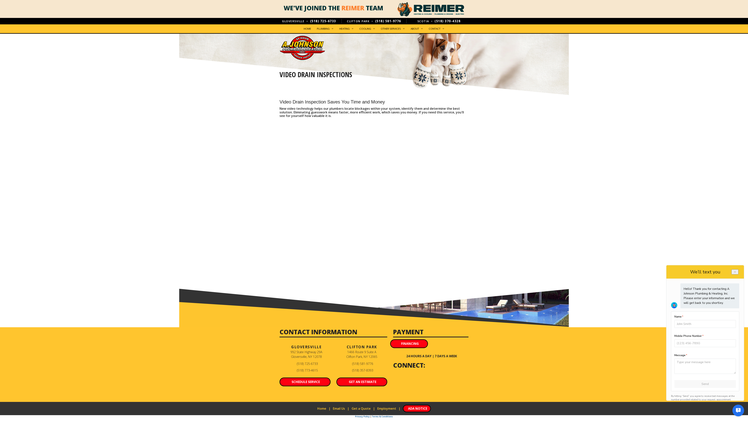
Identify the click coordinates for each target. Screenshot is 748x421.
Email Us (339, 408)
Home (307, 28)
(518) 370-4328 (447, 21)
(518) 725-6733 (323, 21)
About (415, 28)
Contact (434, 28)
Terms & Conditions (382, 416)
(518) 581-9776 (388, 21)
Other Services (391, 28)
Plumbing (323, 28)
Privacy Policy (362, 416)
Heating (344, 28)
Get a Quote (361, 408)
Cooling (365, 28)
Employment (386, 408)
